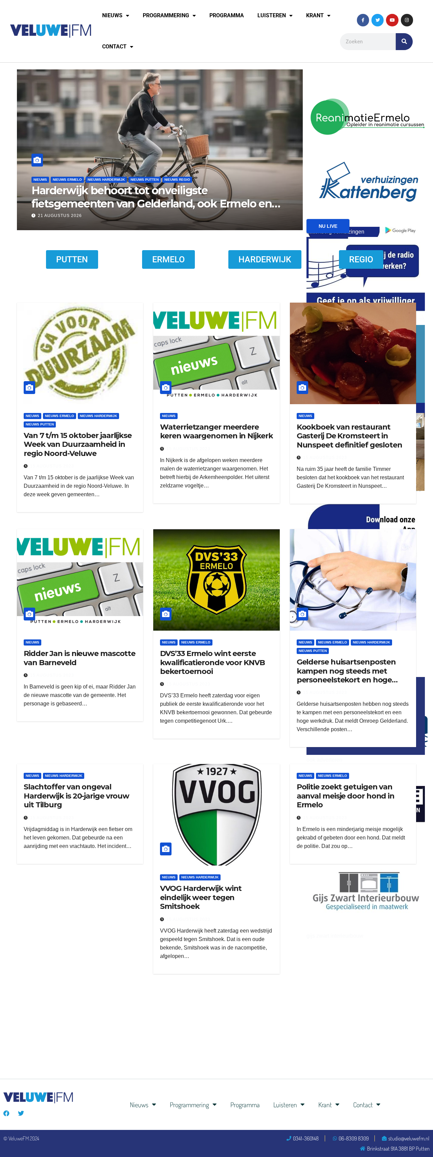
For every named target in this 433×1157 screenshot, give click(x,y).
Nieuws (112, 15)
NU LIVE (328, 226)
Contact (114, 46)
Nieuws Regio (23, 179)
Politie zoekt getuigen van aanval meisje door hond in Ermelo (345, 795)
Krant (315, 15)
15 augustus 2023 (52, 466)
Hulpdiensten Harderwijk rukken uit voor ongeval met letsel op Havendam (290, 197)
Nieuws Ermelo (59, 416)
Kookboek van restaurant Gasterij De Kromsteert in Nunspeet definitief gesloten (349, 436)
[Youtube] (392, 20)
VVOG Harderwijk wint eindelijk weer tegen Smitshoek (201, 897)
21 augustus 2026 (192, 215)
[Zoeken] (404, 41)
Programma (226, 15)
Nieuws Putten (40, 424)
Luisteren (271, 15)
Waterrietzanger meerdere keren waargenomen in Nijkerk (216, 431)
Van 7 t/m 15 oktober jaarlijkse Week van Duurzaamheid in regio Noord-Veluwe (78, 444)
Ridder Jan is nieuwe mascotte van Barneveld (79, 658)
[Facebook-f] (363, 20)
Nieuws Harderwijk (203, 179)
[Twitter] (377, 20)
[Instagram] (407, 20)
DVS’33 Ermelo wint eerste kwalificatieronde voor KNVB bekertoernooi (212, 662)
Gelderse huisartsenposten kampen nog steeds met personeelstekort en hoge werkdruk (346, 675)
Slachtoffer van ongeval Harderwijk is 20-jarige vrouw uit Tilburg (76, 795)
